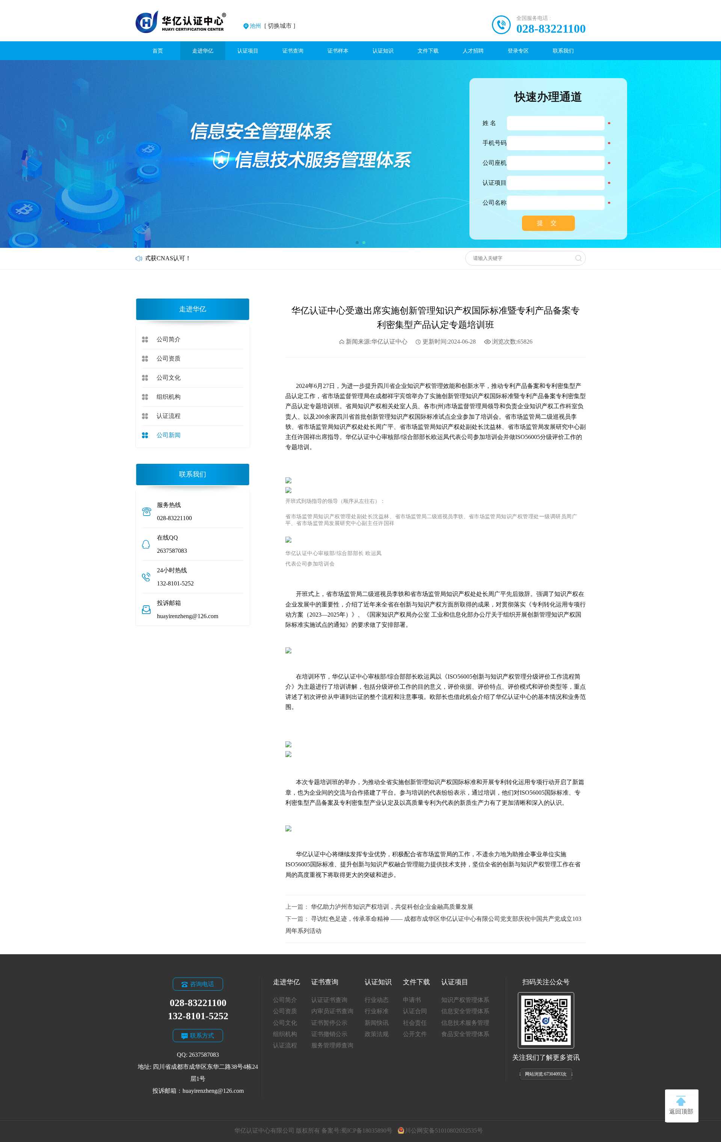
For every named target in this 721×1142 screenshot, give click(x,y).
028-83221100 (551, 28)
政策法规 (377, 1034)
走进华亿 (202, 51)
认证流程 (169, 416)
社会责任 (415, 1023)
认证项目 (247, 51)
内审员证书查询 (332, 1011)
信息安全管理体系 (465, 1011)
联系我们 (563, 51)
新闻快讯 (377, 1023)
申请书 (412, 1000)
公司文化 (169, 377)
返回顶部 (681, 1111)
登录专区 (518, 51)
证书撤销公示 (329, 1034)
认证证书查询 (329, 1000)
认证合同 (415, 1011)
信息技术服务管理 (465, 1023)
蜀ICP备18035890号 (366, 1130)
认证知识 (383, 51)
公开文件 (415, 1034)
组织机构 (169, 397)
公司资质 (169, 358)
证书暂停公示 (329, 1023)
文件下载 (428, 51)
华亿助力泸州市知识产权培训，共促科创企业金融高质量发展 (392, 907)
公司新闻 (169, 435)
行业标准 (377, 1011)
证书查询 (292, 51)
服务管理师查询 (332, 1045)
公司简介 (169, 339)
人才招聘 (473, 51)
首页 (157, 51)
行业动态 (377, 1000)
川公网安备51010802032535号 (444, 1130)
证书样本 (337, 51)
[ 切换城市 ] (272, 26)
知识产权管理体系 (465, 1000)
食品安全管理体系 (465, 1034)
